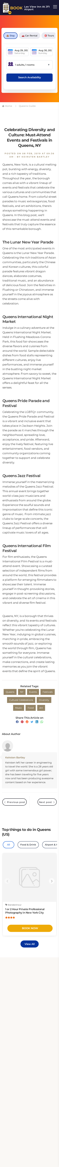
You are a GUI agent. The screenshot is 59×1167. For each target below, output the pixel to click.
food (31, 707)
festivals (48, 691)
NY (21, 691)
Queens (10, 691)
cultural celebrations (21, 699)
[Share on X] (32, 721)
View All (30, 944)
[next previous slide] (7, 881)
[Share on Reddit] (27, 721)
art (41, 707)
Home (8, 105)
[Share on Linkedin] (37, 721)
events (33, 691)
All (8, 844)
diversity (44, 699)
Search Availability (29, 77)
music (18, 707)
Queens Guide (27, 105)
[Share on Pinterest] (22, 721)
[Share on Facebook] (17, 721)
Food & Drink (28, 844)
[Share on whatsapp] (41, 721)
